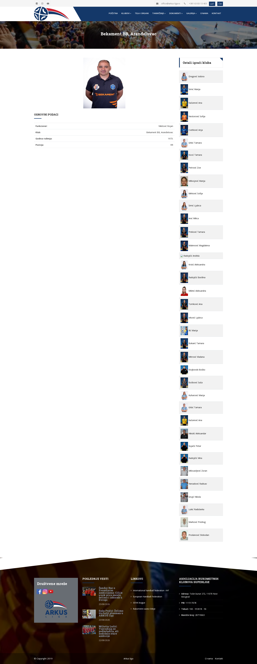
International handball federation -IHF (151, 590)
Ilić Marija (193, 330)
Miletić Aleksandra (197, 290)
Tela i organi (142, 13)
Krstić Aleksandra (196, 264)
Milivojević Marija (196, 180)
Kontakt (216, 13)
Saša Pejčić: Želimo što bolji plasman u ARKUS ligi (111, 613)
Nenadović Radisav (197, 483)
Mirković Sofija (195, 193)
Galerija (190, 13)
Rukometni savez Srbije (144, 608)
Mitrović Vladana (196, 356)
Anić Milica (193, 218)
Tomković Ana (195, 304)
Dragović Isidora (196, 76)
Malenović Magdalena (199, 245)
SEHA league (139, 602)
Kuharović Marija (196, 395)
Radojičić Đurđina (196, 277)
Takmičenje (158, 13)
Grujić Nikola (194, 496)
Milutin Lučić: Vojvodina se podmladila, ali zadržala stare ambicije (109, 631)
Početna (113, 13)
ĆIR (220, 3)
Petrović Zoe (194, 167)
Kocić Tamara (195, 154)
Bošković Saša (195, 382)
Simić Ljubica (194, 205)
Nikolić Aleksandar (197, 433)
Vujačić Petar (194, 446)
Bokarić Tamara (196, 343)
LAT (212, 3)
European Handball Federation (147, 596)
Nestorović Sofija (196, 116)
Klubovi (125, 13)
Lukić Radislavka (196, 509)
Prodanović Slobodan (198, 535)
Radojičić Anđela (191, 255)
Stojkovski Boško (196, 369)
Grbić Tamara (195, 142)
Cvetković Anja (195, 130)
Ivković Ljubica (195, 317)
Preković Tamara (196, 231)
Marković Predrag (197, 522)
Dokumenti (175, 13)
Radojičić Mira (195, 458)
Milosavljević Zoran (197, 470)
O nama (204, 13)
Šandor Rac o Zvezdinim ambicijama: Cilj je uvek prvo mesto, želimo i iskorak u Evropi (111, 594)
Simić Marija (194, 89)
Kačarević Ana (195, 102)
